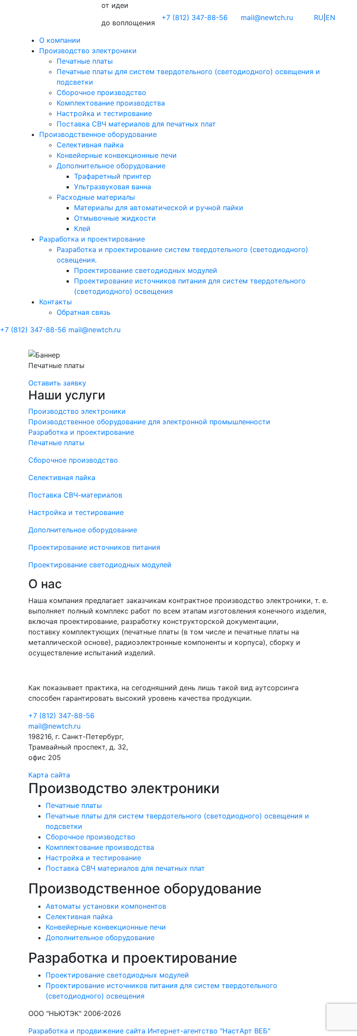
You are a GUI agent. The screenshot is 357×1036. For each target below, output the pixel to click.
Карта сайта (49, 774)
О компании (60, 40)
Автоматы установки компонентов (106, 906)
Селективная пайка (90, 144)
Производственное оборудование (98, 134)
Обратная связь (84, 312)
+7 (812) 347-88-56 (61, 715)
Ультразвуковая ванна (112, 186)
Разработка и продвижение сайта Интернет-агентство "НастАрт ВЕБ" (149, 1030)
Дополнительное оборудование (111, 165)
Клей (82, 228)
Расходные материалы (96, 197)
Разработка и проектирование (92, 239)
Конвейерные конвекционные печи (117, 155)
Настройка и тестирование (104, 113)
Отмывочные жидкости (115, 218)
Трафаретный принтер (112, 176)
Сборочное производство (101, 92)
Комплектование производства (111, 103)
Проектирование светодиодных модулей (145, 270)
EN (330, 17)
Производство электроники (88, 50)
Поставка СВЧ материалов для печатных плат (136, 123)
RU (318, 17)
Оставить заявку (57, 382)
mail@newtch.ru (267, 17)
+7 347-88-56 (195, 17)
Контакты (55, 301)
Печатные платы (85, 61)
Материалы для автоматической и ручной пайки (158, 207)
